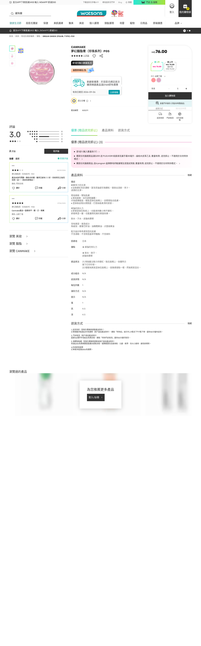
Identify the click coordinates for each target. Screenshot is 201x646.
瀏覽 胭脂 (16, 243)
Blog (120, 2)
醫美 (71, 23)
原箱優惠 (157, 23)
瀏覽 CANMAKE (19, 251)
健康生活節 (15, 23)
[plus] (186, 88)
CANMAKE (78, 47)
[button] (185, 8)
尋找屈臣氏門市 (108, 2)
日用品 (143, 23)
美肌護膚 (58, 23)
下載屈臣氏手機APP (91, 2)
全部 (11, 158)
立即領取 (114, 92)
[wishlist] (94, 56)
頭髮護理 (109, 23)
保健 (45, 23)
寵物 (132, 23)
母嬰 (122, 23)
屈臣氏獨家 (32, 23)
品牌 (177, 23)
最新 (17, 158)
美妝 (81, 23)
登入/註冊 (94, 397)
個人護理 (94, 23)
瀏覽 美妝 (16, 236)
